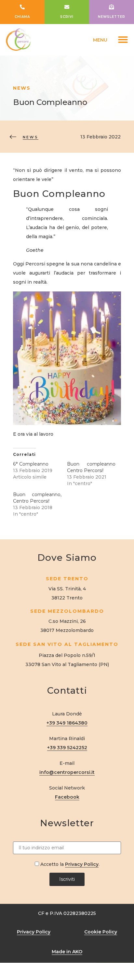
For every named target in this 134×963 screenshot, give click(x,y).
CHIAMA (22, 17)
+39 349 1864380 (67, 723)
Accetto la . (69, 864)
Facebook (67, 797)
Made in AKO (67, 952)
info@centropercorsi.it (67, 772)
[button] (123, 39)
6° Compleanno (30, 464)
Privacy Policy (82, 864)
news (30, 137)
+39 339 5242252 (67, 748)
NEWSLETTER (111, 17)
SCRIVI (67, 17)
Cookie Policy (100, 932)
